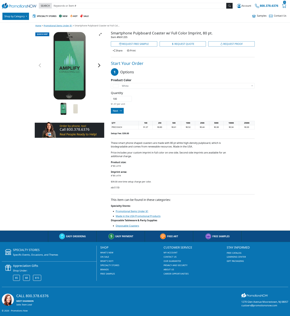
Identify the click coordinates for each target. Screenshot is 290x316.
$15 (37, 277)
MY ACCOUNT (170, 252)
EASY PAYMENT (124, 236)
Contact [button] (280, 15)
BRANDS (104, 269)
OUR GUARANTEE (172, 261)
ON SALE (104, 256)
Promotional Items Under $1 (58, 25)
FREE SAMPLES (221, 236)
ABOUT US (169, 269)
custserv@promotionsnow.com (259, 305)
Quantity (117, 93)
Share (118, 50)
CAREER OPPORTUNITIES (176, 273)
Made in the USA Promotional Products (138, 216)
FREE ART (172, 236)
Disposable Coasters (127, 225)
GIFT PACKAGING (235, 261)
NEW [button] (65, 16)
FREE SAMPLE (135, 44)
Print (132, 50)
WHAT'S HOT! (106, 261)
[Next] (98, 65)
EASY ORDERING (76, 236)
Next (116, 110)
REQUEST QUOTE (184, 44)
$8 (26, 277)
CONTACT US (170, 256)
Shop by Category (14, 16)
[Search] (229, 6)
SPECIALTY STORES (109, 265)
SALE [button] (86, 16)
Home (38, 25)
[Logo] (19, 5)
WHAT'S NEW (106, 252)
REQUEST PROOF (233, 44)
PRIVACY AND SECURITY (175, 265)
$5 (16, 277)
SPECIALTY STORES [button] (46, 16)
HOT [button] (75, 16)
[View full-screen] (100, 34)
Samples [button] (262, 15)
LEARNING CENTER (236, 256)
